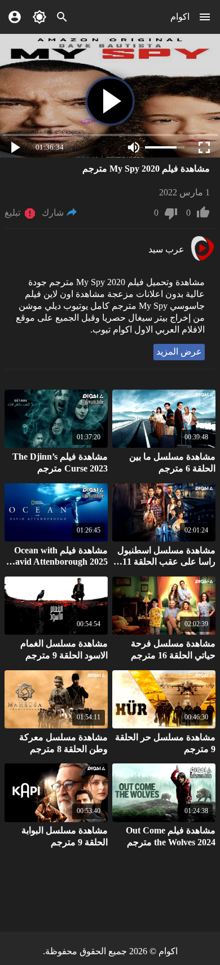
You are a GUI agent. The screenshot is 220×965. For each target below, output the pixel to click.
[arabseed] (202, 259)
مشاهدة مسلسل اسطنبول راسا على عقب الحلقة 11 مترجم (166, 562)
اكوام (180, 16)
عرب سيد (166, 249)
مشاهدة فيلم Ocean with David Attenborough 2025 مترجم (58, 562)
